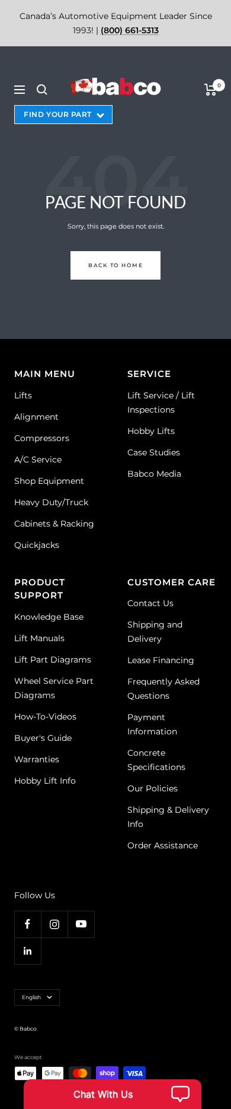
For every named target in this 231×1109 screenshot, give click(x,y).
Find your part (58, 114)
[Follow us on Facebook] (27, 924)
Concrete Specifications (156, 759)
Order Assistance (162, 845)
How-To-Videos (45, 716)
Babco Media (154, 473)
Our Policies (152, 788)
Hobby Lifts (151, 431)
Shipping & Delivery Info (168, 816)
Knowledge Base (49, 616)
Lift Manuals (39, 638)
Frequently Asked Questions (163, 688)
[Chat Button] (112, 1094)
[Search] (42, 89)
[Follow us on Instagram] (54, 924)
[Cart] (210, 90)
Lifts (23, 395)
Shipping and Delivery (154, 631)
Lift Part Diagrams (52, 659)
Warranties (36, 759)
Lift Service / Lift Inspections (161, 402)
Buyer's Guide (43, 738)
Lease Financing (160, 660)
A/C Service (38, 459)
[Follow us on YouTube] (81, 924)
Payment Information (152, 724)
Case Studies (153, 452)
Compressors (41, 438)
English (31, 997)
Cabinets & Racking (54, 523)
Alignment (36, 416)
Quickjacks (36, 545)
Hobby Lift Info (45, 780)
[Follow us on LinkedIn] (27, 950)
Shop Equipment (49, 481)
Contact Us (150, 603)
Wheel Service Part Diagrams (54, 688)
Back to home (115, 265)
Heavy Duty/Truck (51, 502)
